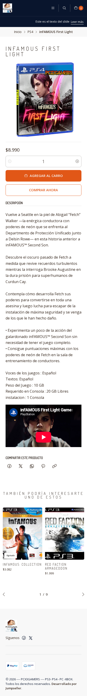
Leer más (62, 22)
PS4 (30, 31)
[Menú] (53, 8)
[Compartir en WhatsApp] (32, 466)
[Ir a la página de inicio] (7, 8)
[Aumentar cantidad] (77, 161)
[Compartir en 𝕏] (21, 466)
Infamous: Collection (22, 564)
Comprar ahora (43, 190)
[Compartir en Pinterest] (43, 466)
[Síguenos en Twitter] (30, 638)
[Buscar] (64, 8)
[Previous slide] (4, 594)
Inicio (18, 31)
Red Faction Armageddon (56, 566)
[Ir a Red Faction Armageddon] (64, 534)
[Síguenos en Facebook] (24, 638)
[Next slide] (82, 594)
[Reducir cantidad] (10, 161)
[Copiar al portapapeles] (54, 466)
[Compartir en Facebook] (9, 466)
